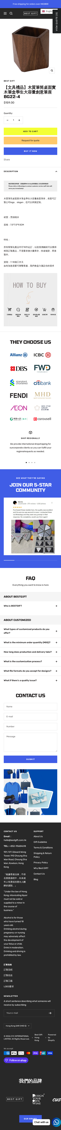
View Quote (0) (56, 21)
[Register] (50, 1013)
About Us (38, 836)
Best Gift (9, 81)
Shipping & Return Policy (43, 855)
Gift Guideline (40, 842)
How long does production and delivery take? (28, 652)
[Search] (11, 13)
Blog (36, 879)
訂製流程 (8, 969)
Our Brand (30, 1119)
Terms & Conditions (43, 847)
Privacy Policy (41, 862)
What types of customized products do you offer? (26, 631)
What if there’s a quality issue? (20, 680)
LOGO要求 (9, 986)
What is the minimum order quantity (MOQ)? (27, 642)
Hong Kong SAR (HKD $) (16, 1026)
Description (11, 171)
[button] (49, 11)
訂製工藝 (8, 981)
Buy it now (30, 151)
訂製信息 (8, 975)
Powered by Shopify (52, 1037)
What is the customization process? (23, 661)
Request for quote (30, 140)
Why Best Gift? (41, 868)
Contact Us (39, 873)
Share (7, 159)
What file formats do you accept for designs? (27, 671)
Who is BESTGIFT (13, 606)
